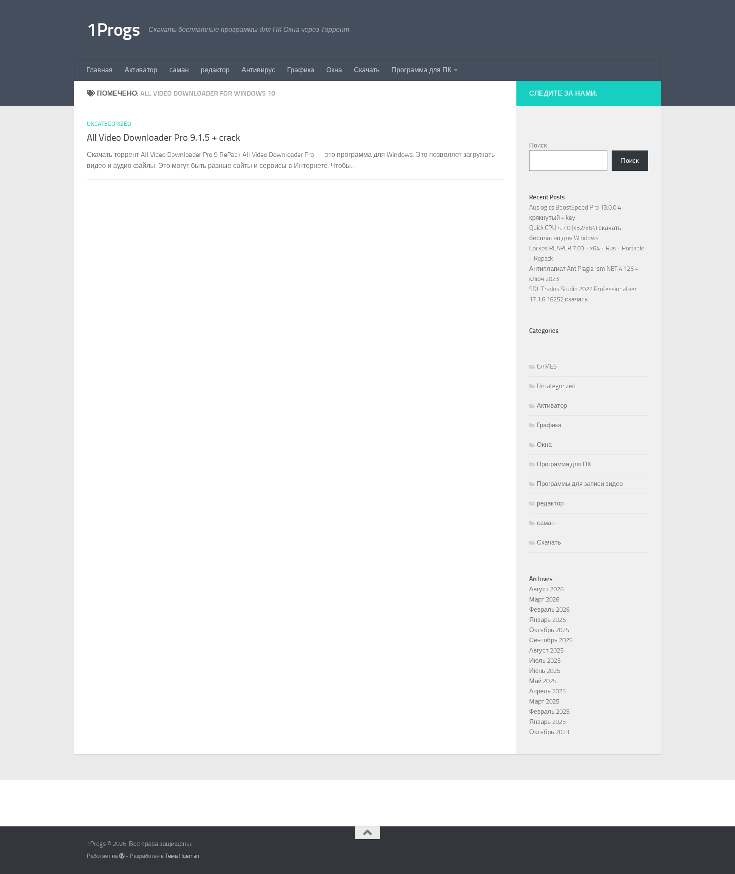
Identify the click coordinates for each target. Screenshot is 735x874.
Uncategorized (109, 124)
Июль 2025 (545, 660)
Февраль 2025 (549, 711)
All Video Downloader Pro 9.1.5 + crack (163, 137)
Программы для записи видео (580, 484)
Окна (334, 70)
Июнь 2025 (544, 671)
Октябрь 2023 (549, 732)
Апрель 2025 (547, 691)
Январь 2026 (547, 620)
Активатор (141, 70)
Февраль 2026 (549, 609)
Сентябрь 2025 (551, 640)
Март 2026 (544, 599)
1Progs (113, 29)
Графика (300, 70)
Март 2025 (544, 701)
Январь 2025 (547, 722)
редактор (215, 70)
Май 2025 (542, 681)
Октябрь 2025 (549, 630)
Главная (99, 70)
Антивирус (258, 70)
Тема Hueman (182, 856)
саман (179, 70)
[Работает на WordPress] (122, 856)
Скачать (366, 70)
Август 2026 (546, 589)
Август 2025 (546, 650)
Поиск (538, 145)
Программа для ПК (421, 70)
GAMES (547, 366)
